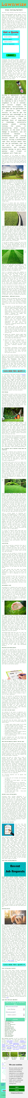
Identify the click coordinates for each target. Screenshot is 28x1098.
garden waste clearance (8, 1045)
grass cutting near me (19, 887)
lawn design (8, 244)
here (7, 997)
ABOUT (17, 7)
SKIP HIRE (9, 1047)
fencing (3, 1044)
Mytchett (24, 374)
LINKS (14, 7)
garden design (16, 1044)
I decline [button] (17, 1090)
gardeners (17, 827)
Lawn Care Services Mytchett (9, 999)
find (6, 970)
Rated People (11, 960)
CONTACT (20, 7)
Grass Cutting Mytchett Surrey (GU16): (11, 14)
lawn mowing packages (13, 59)
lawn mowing (23, 385)
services (9, 1050)
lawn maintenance (11, 358)
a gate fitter (9, 1040)
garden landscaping (14, 1043)
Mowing (3, 298)
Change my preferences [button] (17, 1093)
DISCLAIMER (24, 7)
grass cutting (16, 26)
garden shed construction (18, 1046)
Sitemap (3, 1083)
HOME (11, 7)
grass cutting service (14, 156)
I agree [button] (16, 1087)
